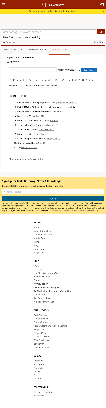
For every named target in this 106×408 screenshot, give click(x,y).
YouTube (38, 378)
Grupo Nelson (40, 329)
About (37, 227)
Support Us (39, 252)
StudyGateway (41, 318)
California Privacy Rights (46, 287)
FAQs (36, 265)
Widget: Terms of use (44, 301)
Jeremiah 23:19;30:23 (66, 102)
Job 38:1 (43, 143)
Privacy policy (41, 283)
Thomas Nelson (41, 336)
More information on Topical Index (26, 159)
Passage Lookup (12, 49)
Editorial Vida (40, 333)
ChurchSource (41, 322)
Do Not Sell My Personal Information (52, 291)
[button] (102, 4)
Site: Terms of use (42, 298)
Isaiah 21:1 (52, 125)
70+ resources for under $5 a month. (52, 11)
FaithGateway (40, 315)
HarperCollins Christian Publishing (50, 325)
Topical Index (60, 49)
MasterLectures (41, 347)
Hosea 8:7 (69, 107)
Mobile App (39, 238)
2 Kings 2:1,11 (53, 138)
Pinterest (38, 367)
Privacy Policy (55, 210)
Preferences (40, 395)
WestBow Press (41, 340)
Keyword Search (37, 49)
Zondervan (39, 343)
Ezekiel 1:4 (58, 111)
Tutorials (38, 269)
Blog (36, 245)
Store (36, 241)
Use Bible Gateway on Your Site (49, 273)
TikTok (37, 371)
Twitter (37, 375)
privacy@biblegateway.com (86, 210)
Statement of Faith (43, 234)
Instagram (39, 364)
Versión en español (43, 392)
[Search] (101, 31)
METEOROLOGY (29, 147)
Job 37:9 (54, 120)
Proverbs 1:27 (36, 116)
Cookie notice (40, 294)
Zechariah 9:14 (46, 129)
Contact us (39, 280)
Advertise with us (42, 276)
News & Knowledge (43, 231)
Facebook (38, 360)
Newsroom (39, 249)
